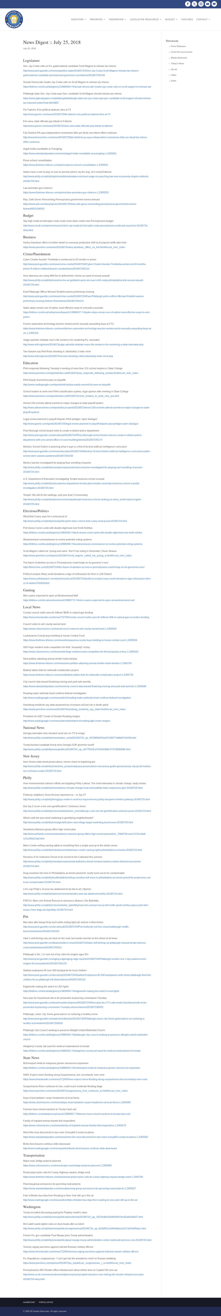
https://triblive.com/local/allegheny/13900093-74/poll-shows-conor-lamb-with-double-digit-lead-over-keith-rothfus (82, 532)
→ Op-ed (172, 69)
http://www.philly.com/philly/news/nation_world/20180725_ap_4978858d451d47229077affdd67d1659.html (79, 738)
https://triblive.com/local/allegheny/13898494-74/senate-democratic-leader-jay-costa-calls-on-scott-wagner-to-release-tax (87, 86)
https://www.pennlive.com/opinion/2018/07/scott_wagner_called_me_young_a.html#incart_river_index (77, 555)
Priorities (96, 19)
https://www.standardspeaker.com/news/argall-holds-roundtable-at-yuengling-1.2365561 (70, 153)
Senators (77, 19)
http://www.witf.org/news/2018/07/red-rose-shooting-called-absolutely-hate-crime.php (68, 356)
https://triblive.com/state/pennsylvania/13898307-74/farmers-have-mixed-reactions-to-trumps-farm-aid (76, 1114)
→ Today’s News (176, 63)
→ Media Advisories (177, 58)
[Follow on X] (194, 4)
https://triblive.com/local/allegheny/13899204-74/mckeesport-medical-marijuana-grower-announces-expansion (81, 1068)
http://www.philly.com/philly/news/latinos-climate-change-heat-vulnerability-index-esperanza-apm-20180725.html (83, 788)
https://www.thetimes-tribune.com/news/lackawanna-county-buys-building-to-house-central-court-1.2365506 (80, 640)
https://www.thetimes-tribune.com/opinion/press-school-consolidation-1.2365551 (65, 165)
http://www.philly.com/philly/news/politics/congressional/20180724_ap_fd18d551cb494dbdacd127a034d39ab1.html (84, 1228)
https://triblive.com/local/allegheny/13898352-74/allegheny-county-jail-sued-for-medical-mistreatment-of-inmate (82, 1051)
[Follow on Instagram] (201, 4)
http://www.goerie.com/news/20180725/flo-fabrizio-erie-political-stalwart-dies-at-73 (66, 114)
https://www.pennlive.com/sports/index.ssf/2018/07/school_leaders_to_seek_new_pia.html (71, 396)
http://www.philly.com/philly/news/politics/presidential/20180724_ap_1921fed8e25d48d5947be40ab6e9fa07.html (83, 1217)
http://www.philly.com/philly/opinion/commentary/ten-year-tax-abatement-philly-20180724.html (72, 893)
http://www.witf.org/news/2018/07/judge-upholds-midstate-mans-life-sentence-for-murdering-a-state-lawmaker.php (83, 344)
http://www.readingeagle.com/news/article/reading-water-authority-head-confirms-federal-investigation (77, 697)
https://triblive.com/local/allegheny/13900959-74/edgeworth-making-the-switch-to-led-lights (71, 991)
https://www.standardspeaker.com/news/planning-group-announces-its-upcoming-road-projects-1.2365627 (79, 1188)
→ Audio (172, 80)
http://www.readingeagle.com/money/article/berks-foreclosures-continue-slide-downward (70, 1148)
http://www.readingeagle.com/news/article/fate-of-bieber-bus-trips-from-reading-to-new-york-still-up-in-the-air (80, 1200)
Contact (202, 19)
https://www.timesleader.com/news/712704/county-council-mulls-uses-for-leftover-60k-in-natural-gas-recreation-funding (86, 617)
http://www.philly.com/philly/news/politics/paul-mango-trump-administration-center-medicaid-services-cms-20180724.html (87, 1240)
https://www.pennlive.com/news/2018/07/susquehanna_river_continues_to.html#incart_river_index (75, 1091)
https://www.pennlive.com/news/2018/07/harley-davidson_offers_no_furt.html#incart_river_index (74, 247)
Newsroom (116, 19)
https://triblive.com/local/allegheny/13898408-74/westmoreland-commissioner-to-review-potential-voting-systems (82, 544)
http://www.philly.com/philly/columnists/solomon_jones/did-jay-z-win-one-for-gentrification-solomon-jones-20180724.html (87, 811)
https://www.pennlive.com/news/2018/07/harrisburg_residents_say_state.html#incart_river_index (74, 709)
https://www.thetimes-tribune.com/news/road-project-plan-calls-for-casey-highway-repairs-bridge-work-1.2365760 (83, 1177)
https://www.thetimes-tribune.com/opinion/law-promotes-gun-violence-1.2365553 (66, 192)
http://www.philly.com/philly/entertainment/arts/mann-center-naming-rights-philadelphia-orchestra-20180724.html (82, 850)
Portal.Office (46, 1302)
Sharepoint (29, 1302)
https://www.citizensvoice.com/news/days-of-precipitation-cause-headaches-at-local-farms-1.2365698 (77, 1102)
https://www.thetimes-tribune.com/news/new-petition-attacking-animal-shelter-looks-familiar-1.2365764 (77, 663)
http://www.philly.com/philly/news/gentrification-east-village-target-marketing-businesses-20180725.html (78, 822)
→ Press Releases (177, 46)
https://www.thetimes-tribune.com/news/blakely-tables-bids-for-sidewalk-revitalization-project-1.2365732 (78, 675)
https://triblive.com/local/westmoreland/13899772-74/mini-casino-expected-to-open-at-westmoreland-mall (79, 600)
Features (187, 19)
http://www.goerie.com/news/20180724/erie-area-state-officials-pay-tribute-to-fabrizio (68, 126)
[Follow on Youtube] (207, 4)
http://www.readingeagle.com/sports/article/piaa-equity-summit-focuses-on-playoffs (66, 384)
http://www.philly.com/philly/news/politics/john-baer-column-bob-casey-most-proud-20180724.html (75, 521)
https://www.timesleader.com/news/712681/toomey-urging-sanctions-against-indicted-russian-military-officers (80, 1251)
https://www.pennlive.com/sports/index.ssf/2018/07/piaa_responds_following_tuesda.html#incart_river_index (80, 373)
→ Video (172, 75)
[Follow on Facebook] (187, 4)
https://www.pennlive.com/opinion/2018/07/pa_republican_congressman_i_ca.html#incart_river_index (77, 1263)
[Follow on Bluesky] (214, 4)
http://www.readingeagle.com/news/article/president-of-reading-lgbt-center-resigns (66, 721)
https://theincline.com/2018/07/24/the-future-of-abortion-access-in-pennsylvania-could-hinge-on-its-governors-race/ (83, 567)
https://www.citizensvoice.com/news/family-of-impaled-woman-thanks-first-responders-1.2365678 (74, 1125)
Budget (170, 19)
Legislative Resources (144, 19)
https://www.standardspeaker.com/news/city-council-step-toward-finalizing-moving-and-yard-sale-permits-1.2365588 (84, 686)
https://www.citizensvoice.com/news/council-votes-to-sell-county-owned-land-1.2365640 (70, 628)
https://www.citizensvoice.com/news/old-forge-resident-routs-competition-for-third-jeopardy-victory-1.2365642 (80, 651)
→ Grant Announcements (180, 52)
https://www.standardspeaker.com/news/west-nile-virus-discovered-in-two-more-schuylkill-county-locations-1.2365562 (85, 1137)
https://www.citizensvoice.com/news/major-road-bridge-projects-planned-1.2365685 (67, 1165)
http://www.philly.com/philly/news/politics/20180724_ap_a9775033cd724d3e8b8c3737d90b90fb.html (76, 749)
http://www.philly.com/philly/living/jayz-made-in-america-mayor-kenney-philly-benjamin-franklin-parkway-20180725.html (86, 799)
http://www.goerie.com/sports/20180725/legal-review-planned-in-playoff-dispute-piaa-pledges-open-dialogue (80, 423)
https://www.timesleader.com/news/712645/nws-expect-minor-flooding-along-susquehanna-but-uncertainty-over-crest (85, 1079)
